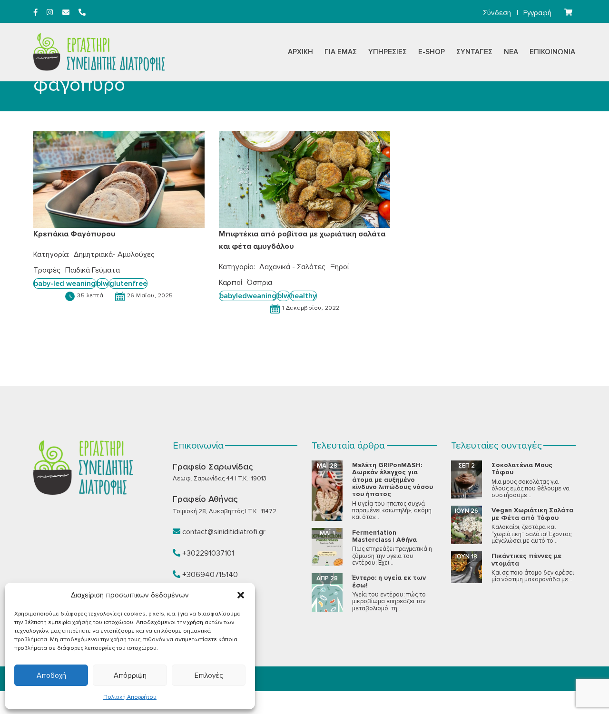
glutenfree (128, 283)
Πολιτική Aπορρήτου (130, 697)
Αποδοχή (51, 675)
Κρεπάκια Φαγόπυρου (74, 234)
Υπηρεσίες (387, 52)
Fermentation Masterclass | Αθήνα (384, 536)
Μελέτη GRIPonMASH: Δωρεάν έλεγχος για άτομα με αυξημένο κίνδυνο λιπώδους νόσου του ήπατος (392, 480)
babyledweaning (247, 296)
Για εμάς (340, 52)
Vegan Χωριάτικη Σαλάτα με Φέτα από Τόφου (532, 513)
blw (102, 283)
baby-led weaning (65, 283)
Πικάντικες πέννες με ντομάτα (526, 559)
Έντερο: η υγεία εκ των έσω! (389, 581)
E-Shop (431, 52)
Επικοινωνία (552, 52)
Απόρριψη (130, 675)
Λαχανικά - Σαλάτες (292, 267)
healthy (303, 296)
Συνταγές (474, 52)
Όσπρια (259, 282)
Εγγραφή (537, 13)
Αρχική (300, 52)
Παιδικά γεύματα (92, 270)
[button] (241, 595)
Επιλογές (209, 675)
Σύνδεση (497, 13)
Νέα (511, 52)
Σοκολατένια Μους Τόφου (521, 468)
